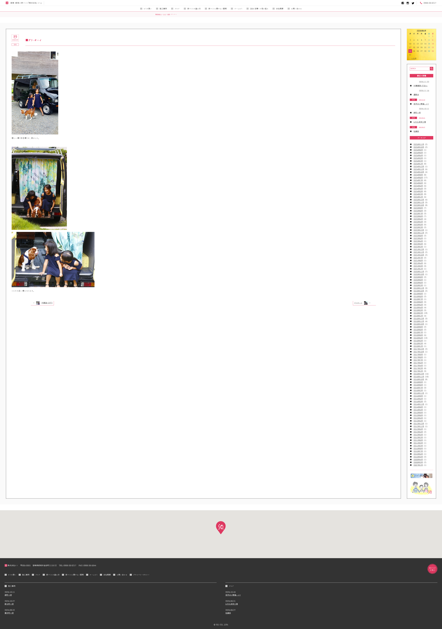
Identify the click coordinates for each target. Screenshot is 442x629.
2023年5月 (418, 219)
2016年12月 (418, 374)
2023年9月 (418, 208)
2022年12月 (418, 230)
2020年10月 (418, 274)
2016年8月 (418, 385)
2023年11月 (418, 202)
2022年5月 (418, 238)
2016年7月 (418, 388)
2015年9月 (418, 396)
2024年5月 (418, 186)
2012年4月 (418, 432)
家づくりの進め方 (194, 9)
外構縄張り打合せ (420, 86)
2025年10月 (418, 147)
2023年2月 (418, 227)
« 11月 (413, 58)
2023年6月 (418, 216)
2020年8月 (418, 280)
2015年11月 (418, 393)
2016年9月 (418, 382)
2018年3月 (418, 341)
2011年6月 (418, 440)
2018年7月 (418, 332)
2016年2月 (418, 390)
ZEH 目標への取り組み (259, 9)
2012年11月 (418, 426)
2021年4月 (418, 263)
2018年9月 (418, 327)
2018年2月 (418, 343)
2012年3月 (418, 435)
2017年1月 (418, 371)
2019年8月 (418, 296)
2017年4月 (418, 365)
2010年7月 (418, 451)
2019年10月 (418, 291)
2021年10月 (418, 255)
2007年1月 (418, 465)
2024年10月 (418, 172)
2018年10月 (418, 324)
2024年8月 (418, 177)
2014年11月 (418, 404)
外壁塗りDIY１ (47, 303)
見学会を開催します (421, 104)
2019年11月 (418, 288)
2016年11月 (418, 377)
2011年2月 (418, 446)
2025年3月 (418, 158)
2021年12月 (418, 249)
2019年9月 (418, 294)
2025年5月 (418, 155)
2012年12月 (418, 424)
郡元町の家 (9, 604)
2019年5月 (418, 305)
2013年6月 (418, 415)
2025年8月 (418, 150)
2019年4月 (418, 307)
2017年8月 (418, 357)
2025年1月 (418, 164)
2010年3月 (418, 457)
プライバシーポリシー (141, 575)
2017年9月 (418, 354)
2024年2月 (418, 194)
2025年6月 (418, 153)
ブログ (177, 9)
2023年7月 (418, 213)
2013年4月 (418, 421)
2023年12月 (418, 200)
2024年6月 (418, 183)
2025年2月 (418, 161)
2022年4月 (418, 241)
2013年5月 (418, 418)
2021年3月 (418, 266)
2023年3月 (418, 224)
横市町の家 (9, 613)
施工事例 (163, 9)
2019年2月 (418, 313)
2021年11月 (418, 252)
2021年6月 (418, 260)
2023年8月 (418, 211)
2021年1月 (418, 269)
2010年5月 (418, 454)
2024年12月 (418, 166)
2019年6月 (418, 302)
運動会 (416, 95)
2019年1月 (418, 316)
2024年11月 (418, 169)
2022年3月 (418, 244)
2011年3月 (418, 443)
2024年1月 (418, 197)
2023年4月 (418, 222)
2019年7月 (418, 299)
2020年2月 (418, 285)
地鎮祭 (416, 131)
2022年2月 (418, 247)
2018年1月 (418, 346)
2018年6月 (418, 335)
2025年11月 (418, 144)
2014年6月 (418, 407)
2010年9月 (418, 448)
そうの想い (148, 9)
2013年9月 (418, 412)
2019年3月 (418, 310)
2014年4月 (418, 410)
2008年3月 (418, 462)
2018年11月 (418, 321)
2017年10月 (418, 352)
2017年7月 (418, 360)
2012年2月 (418, 437)
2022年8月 (418, 236)
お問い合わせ (296, 9)
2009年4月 (418, 459)
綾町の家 (417, 113)
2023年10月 (418, 205)
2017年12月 (418, 349)
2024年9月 (418, 175)
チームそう (238, 9)
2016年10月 (418, 379)
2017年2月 (418, 368)
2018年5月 (418, 338)
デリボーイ (358, 303)
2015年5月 (418, 399)
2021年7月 (418, 258)
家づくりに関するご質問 (217, 9)
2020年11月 (418, 271)
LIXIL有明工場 (419, 122)
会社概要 (279, 9)
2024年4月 (418, 189)
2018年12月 (418, 318)
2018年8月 (418, 330)
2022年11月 (418, 233)
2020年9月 (418, 277)
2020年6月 (418, 283)
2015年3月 (418, 401)
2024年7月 (418, 180)
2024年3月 (418, 191)
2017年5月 (418, 363)
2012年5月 (418, 429)
